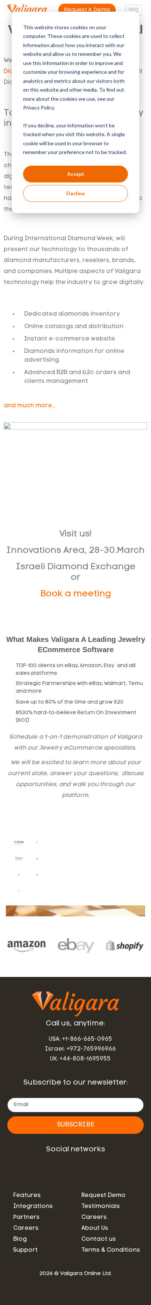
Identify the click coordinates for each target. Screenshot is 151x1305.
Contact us (98, 1239)
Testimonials (100, 1206)
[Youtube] (84, 1169)
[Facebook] (66, 1169)
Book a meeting (75, 594)
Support (25, 1250)
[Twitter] (101, 1169)
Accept (75, 174)
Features (27, 1195)
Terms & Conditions (110, 1250)
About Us (94, 1228)
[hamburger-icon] (133, 10)
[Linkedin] (49, 1169)
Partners (26, 1217)
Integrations (33, 1206)
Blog (20, 1239)
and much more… (29, 406)
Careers (25, 1228)
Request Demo (103, 1195)
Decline (75, 193)
